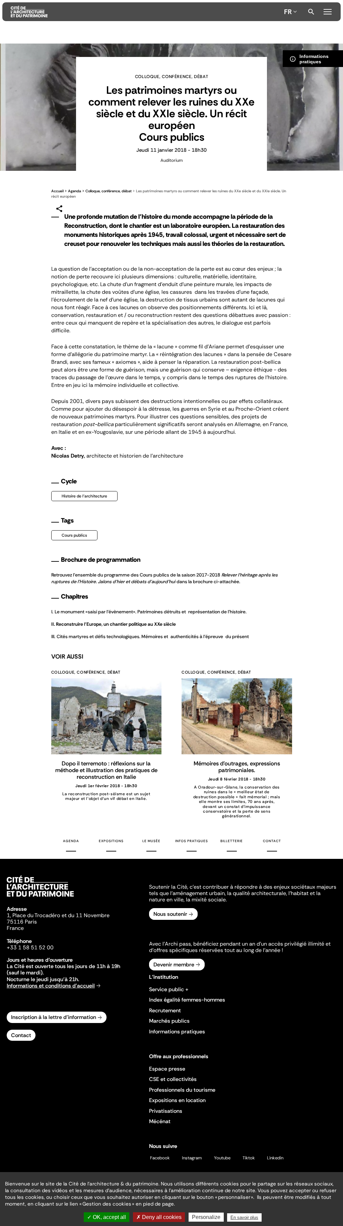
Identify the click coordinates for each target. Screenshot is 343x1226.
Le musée (151, 841)
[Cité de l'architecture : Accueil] (40, 898)
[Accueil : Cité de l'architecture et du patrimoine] (146, 12)
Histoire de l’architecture (84, 496)
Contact (272, 841)
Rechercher (311, 12)
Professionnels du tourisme (182, 1089)
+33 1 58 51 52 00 (30, 947)
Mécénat (159, 1121)
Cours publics (74, 535)
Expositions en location (177, 1100)
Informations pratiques (177, 1031)
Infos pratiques (191, 841)
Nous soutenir (170, 913)
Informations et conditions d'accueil (51, 985)
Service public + (169, 989)
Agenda (74, 191)
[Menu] (327, 11)
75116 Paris (22, 921)
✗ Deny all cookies (159, 1217)
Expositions (111, 841)
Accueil (57, 191)
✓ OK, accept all (106, 1217)
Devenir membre (173, 964)
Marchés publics (169, 1020)
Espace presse (167, 1068)
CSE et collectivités (173, 1079)
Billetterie (231, 841)
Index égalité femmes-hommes (187, 999)
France (15, 928)
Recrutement (165, 1010)
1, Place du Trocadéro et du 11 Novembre (58, 915)
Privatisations (165, 1110)
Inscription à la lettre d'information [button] (53, 1017)
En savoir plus (244, 1217)
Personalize (206, 1217)
